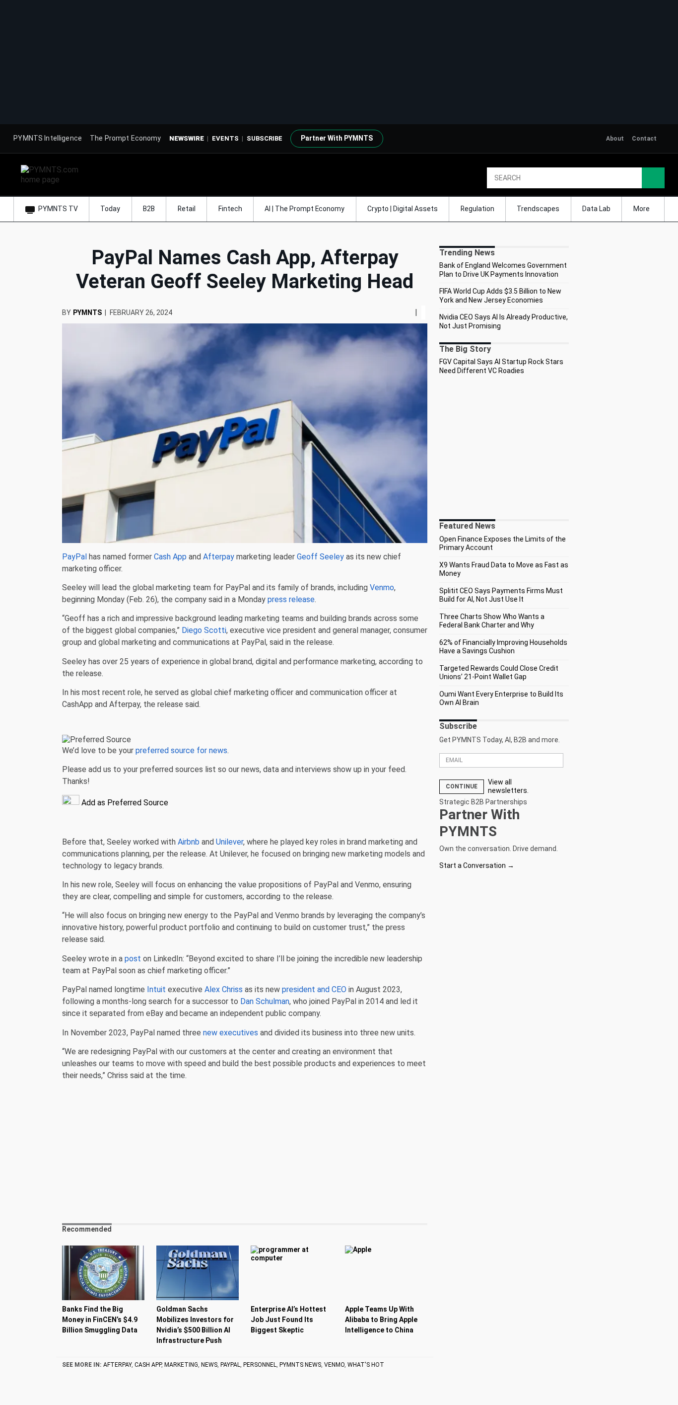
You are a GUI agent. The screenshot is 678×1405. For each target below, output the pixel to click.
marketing (181, 1364)
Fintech (230, 209)
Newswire (186, 138)
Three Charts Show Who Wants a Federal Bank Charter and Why (491, 621)
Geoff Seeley (320, 556)
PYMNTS (87, 312)
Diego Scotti (204, 630)
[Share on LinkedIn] (407, 312)
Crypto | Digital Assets (402, 209)
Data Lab (596, 209)
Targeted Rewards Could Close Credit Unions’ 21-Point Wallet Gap (498, 672)
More (642, 209)
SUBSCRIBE (264, 138)
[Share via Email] (411, 312)
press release (291, 599)
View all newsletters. (508, 786)
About (615, 138)
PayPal (74, 556)
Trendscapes (538, 209)
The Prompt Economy (125, 138)
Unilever (229, 842)
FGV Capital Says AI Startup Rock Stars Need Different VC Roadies (501, 366)
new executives (230, 1032)
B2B (149, 209)
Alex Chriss (223, 989)
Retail (187, 209)
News (209, 1364)
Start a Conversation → (476, 865)
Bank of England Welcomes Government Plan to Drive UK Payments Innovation (503, 269)
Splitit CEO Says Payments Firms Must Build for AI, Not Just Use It (501, 595)
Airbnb (189, 842)
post (133, 958)
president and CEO (314, 989)
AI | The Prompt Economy (304, 209)
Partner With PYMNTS (337, 138)
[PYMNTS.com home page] (53, 174)
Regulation (477, 209)
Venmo (382, 587)
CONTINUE (461, 786)
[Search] (653, 177)
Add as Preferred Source (123, 802)
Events (225, 138)
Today (110, 209)
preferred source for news (181, 750)
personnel (259, 1364)
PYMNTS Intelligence (47, 138)
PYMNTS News (300, 1364)
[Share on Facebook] (400, 312)
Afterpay (218, 556)
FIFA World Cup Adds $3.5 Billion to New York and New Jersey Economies (500, 295)
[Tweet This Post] (403, 312)
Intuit (156, 989)
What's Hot (365, 1364)
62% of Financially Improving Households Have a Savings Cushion (503, 646)
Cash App (170, 556)
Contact (644, 138)
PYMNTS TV (58, 209)
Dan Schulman (264, 1001)
